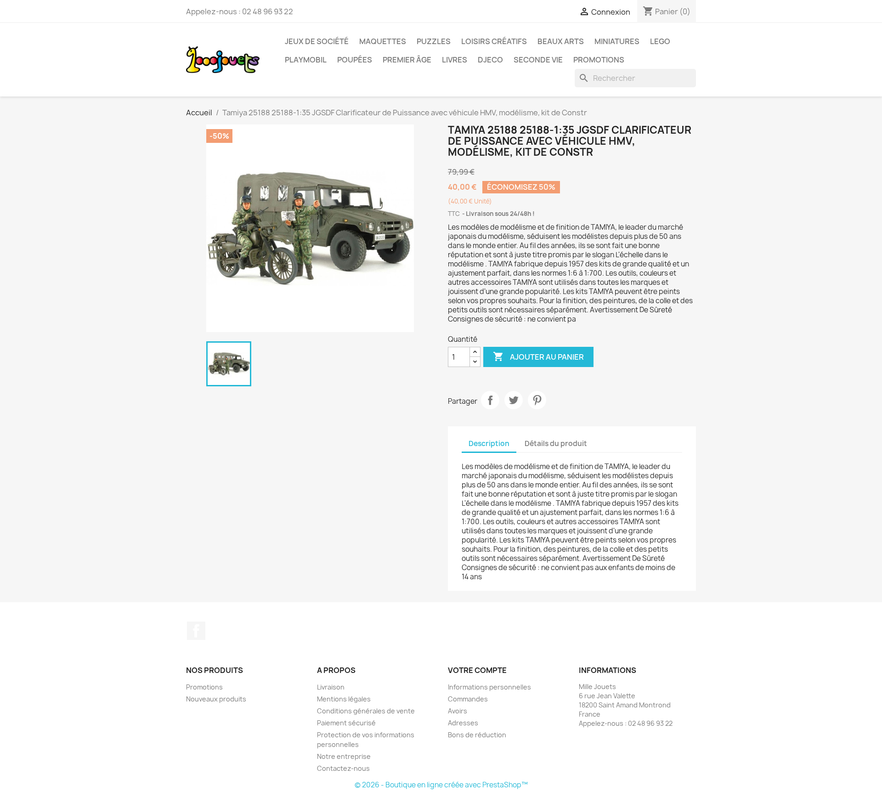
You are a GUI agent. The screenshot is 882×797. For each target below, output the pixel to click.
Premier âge (407, 60)
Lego (660, 41)
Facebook (196, 631)
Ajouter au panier (538, 356)
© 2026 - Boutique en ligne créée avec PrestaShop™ (441, 785)
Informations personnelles (489, 687)
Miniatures (616, 41)
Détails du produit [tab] (556, 443)
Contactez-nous (343, 768)
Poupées (354, 60)
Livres (454, 60)
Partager (490, 400)
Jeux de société (317, 41)
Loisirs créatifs (494, 41)
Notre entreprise (344, 756)
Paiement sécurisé (346, 722)
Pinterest (537, 400)
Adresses (463, 722)
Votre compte (477, 670)
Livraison (331, 687)
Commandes (468, 699)
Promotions (598, 60)
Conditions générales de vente (366, 711)
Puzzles (434, 41)
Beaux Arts (560, 41)
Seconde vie (538, 60)
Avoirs (457, 711)
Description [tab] (489, 443)
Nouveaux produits (216, 699)
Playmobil (306, 60)
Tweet (513, 400)
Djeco (490, 60)
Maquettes (382, 41)
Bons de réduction (477, 734)
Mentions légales (344, 699)
